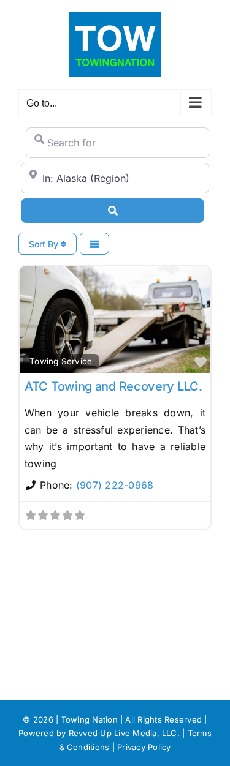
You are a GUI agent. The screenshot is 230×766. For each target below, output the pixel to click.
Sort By (45, 244)
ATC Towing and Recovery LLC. (113, 386)
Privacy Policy (144, 747)
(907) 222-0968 (114, 485)
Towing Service (60, 361)
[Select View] (94, 244)
